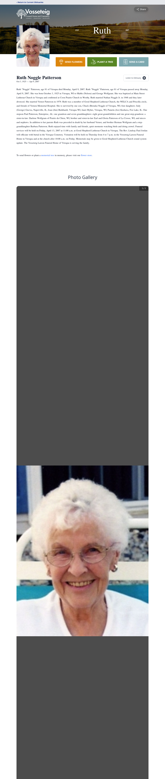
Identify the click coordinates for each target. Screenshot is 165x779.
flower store (86, 155)
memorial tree (47, 155)
